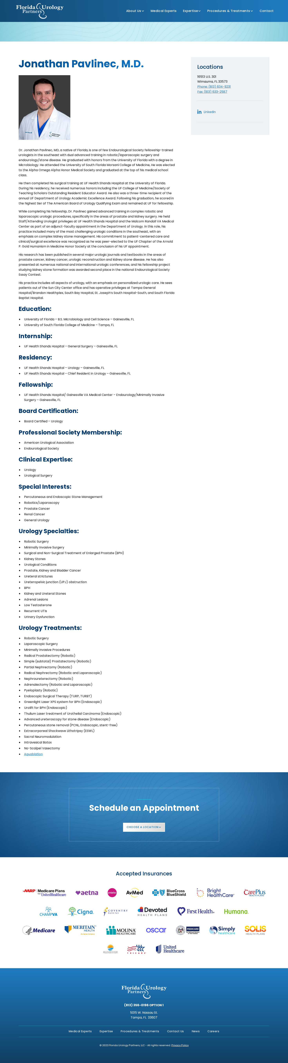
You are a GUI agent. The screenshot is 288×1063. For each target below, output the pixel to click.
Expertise (190, 11)
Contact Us (175, 1031)
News (196, 1031)
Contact (267, 11)
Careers (213, 1031)
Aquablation (33, 754)
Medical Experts (164, 11)
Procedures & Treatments (228, 11)
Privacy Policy (180, 1045)
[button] (135, 11)
